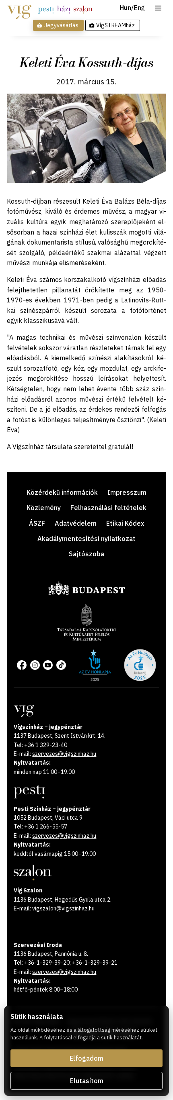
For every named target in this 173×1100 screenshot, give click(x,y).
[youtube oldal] (48, 665)
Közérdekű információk (62, 492)
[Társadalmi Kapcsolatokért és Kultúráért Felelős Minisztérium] (86, 638)
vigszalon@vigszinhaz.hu (63, 908)
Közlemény (44, 508)
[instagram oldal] (35, 665)
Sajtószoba (86, 554)
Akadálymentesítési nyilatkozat (86, 539)
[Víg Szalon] (83, 10)
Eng (139, 8)
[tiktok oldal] (61, 665)
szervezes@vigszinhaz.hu (64, 753)
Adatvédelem (76, 523)
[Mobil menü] (158, 8)
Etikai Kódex (125, 523)
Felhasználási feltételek (108, 508)
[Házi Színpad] (63, 10)
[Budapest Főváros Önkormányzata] (86, 594)
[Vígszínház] (19, 9)
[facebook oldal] (22, 665)
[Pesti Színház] (46, 10)
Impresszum (126, 492)
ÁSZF (37, 523)
